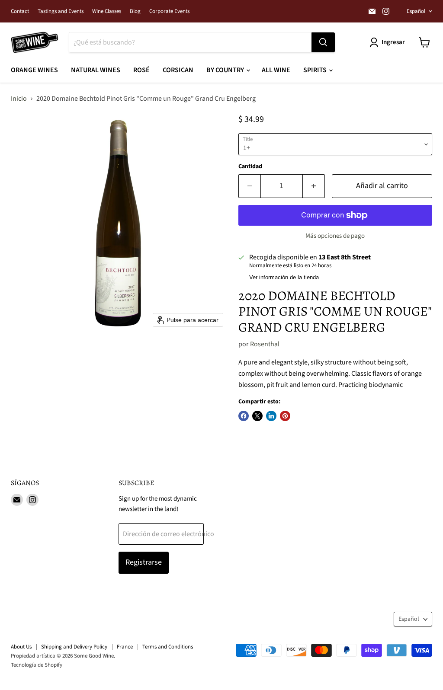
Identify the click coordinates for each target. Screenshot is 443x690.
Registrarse (143, 562)
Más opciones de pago (335, 236)
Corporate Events (169, 11)
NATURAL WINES (95, 70)
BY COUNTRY (225, 70)
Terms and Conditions (167, 647)
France (125, 647)
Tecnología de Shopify (36, 665)
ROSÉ (141, 70)
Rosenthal (264, 344)
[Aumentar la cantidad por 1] (314, 186)
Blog (135, 11)
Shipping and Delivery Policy (74, 647)
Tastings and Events (60, 11)
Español (416, 11)
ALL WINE (276, 70)
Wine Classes (106, 11)
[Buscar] (323, 42)
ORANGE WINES (34, 70)
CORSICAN (178, 70)
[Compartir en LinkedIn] (271, 416)
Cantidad (250, 166)
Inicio (19, 98)
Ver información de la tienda (284, 278)
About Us (21, 647)
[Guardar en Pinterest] (285, 416)
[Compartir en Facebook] (243, 416)
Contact (20, 11)
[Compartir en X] (257, 416)
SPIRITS (315, 70)
